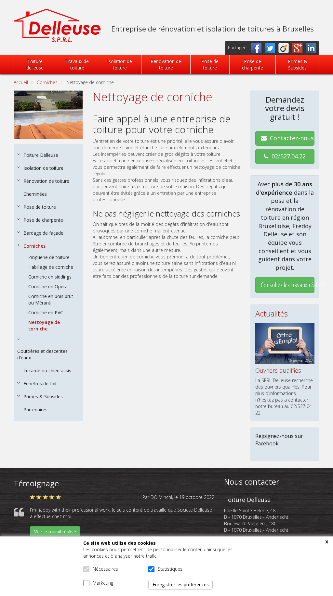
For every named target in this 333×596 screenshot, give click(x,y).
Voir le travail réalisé (55, 531)
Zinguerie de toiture (49, 257)
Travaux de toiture (77, 64)
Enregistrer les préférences (181, 584)
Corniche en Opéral (48, 286)
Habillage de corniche (50, 267)
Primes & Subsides (297, 64)
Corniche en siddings (50, 277)
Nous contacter (251, 481)
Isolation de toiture (119, 64)
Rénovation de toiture (166, 64)
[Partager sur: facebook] (258, 47)
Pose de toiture (210, 64)
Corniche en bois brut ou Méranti (50, 299)
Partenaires (35, 409)
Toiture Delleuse (40, 155)
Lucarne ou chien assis (47, 370)
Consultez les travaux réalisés (288, 284)
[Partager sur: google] (299, 47)
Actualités (271, 313)
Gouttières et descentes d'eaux (42, 354)
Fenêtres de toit (40, 383)
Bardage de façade (43, 233)
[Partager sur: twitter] (271, 47)
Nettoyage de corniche (44, 325)
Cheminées (35, 194)
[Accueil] (57, 25)
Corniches (47, 82)
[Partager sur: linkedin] (312, 47)
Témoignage (36, 483)
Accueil (21, 82)
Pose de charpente (252, 64)
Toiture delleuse (35, 64)
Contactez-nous (292, 138)
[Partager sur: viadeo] (285, 47)
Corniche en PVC (45, 312)
